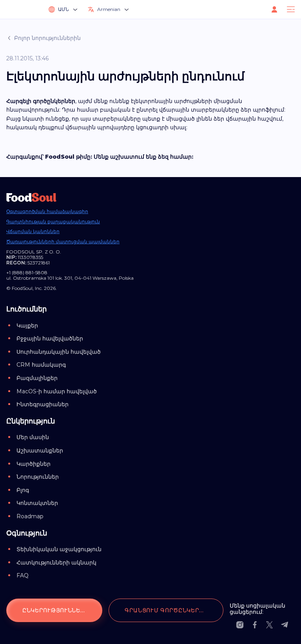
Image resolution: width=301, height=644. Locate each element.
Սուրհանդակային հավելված (58, 351)
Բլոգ (22, 490)
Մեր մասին (32, 437)
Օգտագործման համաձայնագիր (47, 211)
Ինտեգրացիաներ (42, 404)
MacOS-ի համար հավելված (56, 391)
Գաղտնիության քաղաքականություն (53, 221)
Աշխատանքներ (39, 450)
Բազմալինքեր (37, 378)
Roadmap (30, 516)
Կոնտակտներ (37, 503)
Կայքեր (27, 325)
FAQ (22, 575)
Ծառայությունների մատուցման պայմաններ (63, 241)
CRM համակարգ (41, 364)
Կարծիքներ (33, 463)
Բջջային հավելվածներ (49, 338)
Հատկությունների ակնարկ (56, 562)
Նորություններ (37, 476)
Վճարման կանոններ (33, 231)
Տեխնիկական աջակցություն (59, 549)
